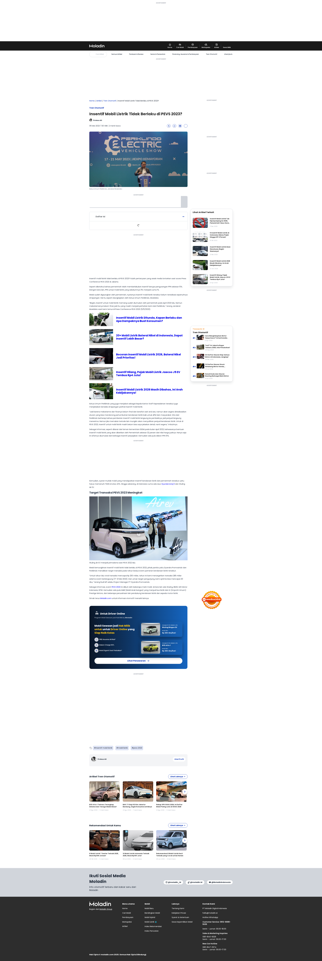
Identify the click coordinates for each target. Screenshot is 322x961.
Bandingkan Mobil (152, 913)
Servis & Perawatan (157, 54)
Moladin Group (105, 909)
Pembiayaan (127, 917)
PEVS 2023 (116, 587)
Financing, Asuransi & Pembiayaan (185, 54)
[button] (169, 126)
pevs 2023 (137, 748)
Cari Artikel (100, 54)
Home (92, 101)
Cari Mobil (126, 913)
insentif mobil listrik (104, 748)
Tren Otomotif (211, 54)
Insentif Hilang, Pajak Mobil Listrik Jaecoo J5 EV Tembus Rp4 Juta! (148, 373)
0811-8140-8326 (209, 936)
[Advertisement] (161, 21)
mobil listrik (123, 748)
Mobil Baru (149, 908)
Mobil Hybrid (150, 917)
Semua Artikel (116, 54)
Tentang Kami (178, 908)
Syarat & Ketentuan (180, 917)
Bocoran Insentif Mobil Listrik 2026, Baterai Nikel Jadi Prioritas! (148, 356)
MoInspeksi (127, 922)
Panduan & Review (136, 54)
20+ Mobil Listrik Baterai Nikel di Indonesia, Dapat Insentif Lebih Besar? (149, 337)
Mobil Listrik (149, 922)
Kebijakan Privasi (179, 913)
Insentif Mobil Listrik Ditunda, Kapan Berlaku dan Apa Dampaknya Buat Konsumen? (149, 319)
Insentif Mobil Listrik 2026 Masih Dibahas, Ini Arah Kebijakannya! (149, 391)
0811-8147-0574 (209, 947)
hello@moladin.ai (210, 913)
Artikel (99, 101)
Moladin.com (105, 598)
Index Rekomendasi (153, 926)
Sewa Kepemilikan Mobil (182, 922)
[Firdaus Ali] (94, 759)
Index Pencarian (152, 931)
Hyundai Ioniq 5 (168, 484)
